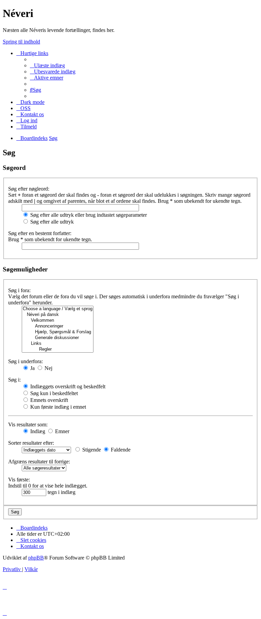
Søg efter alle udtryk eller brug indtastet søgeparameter (88, 215)
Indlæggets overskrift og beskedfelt (67, 386)
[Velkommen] (57, 320)
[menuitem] (47, 65)
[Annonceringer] (57, 326)
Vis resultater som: (28, 424)
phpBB (36, 558)
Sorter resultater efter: (31, 443)
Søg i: (14, 380)
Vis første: (19, 479)
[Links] (57, 344)
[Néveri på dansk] (57, 315)
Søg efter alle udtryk (51, 222)
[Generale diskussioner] (57, 338)
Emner (61, 431)
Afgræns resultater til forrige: (39, 461)
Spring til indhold (21, 42)
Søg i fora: (19, 290)
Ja (32, 368)
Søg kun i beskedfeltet (53, 393)
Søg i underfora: (25, 361)
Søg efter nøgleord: (28, 189)
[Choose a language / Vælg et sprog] (57, 309)
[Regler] (57, 349)
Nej (47, 368)
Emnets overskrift (48, 400)
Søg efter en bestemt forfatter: (39, 233)
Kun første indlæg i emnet (57, 407)
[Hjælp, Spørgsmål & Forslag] (57, 332)
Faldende (119, 450)
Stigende (91, 450)
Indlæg (37, 431)
